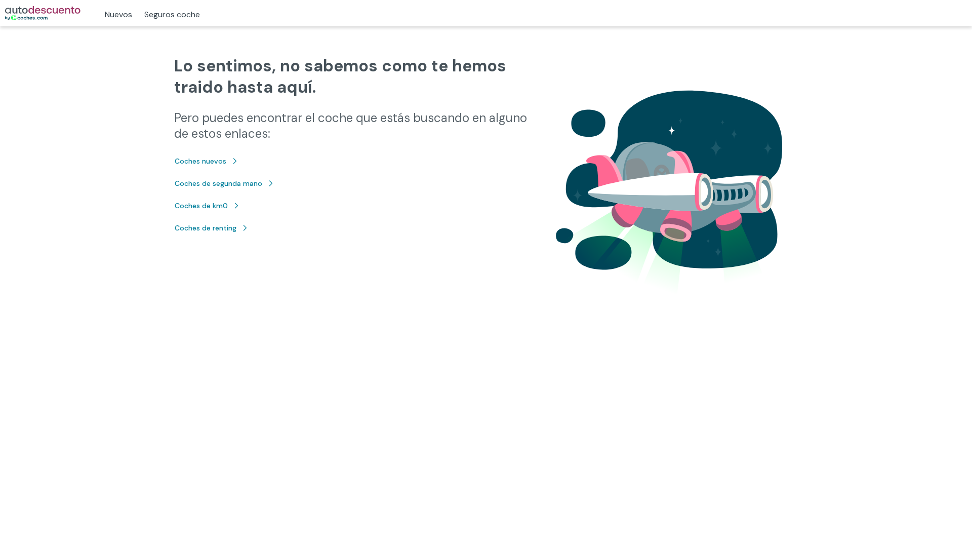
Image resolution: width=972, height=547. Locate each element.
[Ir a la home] (42, 13)
